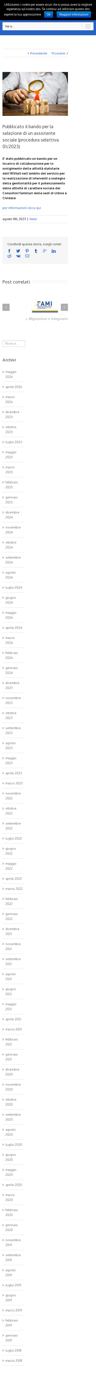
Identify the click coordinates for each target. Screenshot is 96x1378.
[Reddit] (9, 256)
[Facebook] (9, 251)
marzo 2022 (14, 889)
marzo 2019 (13, 1310)
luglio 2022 (13, 838)
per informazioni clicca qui (21, 208)
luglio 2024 (13, 587)
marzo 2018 (13, 1360)
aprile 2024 (13, 628)
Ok (48, 14)
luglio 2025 (13, 442)
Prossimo (58, 53)
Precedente (38, 53)
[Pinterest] (27, 251)
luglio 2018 (13, 1350)
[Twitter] (18, 251)
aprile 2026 (13, 387)
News (33, 219)
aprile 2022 (13, 879)
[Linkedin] (54, 251)
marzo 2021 (13, 1029)
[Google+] (45, 251)
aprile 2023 (13, 773)
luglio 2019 (13, 1285)
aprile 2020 (13, 1185)
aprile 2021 (13, 1019)
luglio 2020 (13, 1145)
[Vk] (18, 256)
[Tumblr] (36, 251)
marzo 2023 (14, 783)
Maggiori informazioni (73, 14)
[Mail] (27, 256)
